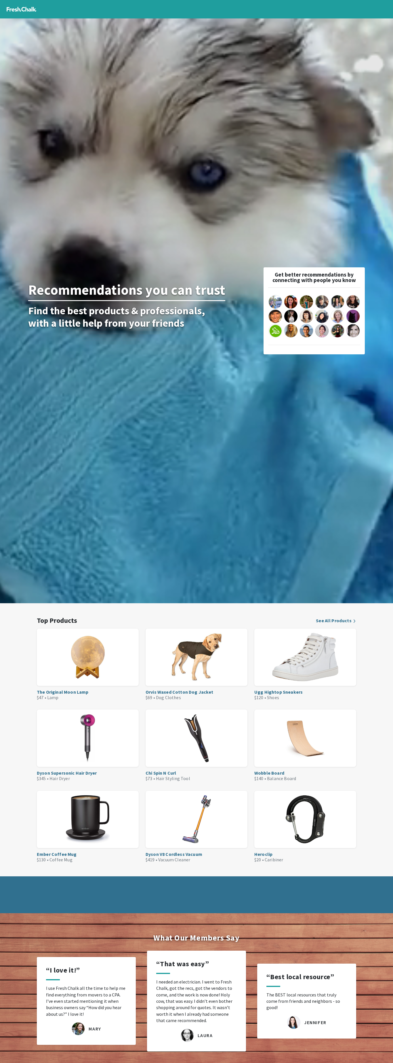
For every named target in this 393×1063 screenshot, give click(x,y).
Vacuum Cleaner (174, 859)
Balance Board (281, 778)
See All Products (334, 620)
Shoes (273, 697)
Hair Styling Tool (173, 778)
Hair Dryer (59, 778)
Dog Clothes (168, 697)
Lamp (53, 697)
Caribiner (274, 859)
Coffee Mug (61, 859)
